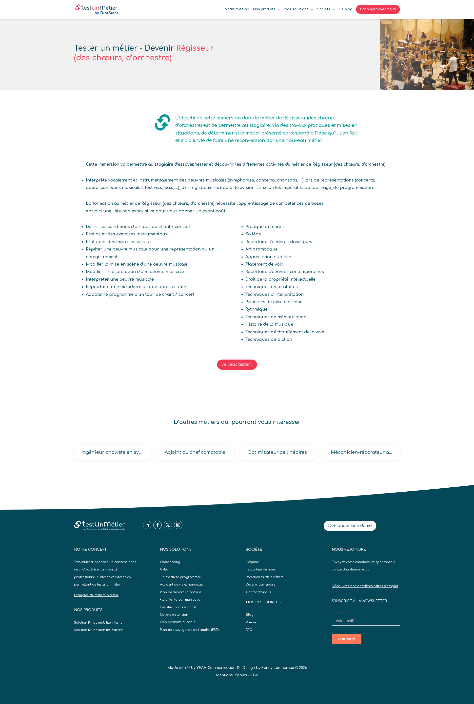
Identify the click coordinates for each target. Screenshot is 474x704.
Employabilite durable (177, 622)
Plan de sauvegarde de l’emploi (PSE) (189, 630)
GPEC (164, 569)
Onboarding (170, 562)
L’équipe (252, 562)
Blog (250, 614)
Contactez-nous (258, 592)
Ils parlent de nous (261, 569)
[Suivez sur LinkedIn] (147, 525)
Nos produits (264, 9)
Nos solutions (296, 9)
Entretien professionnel (178, 607)
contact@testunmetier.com (352, 569)
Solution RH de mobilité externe (98, 630)
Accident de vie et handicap (181, 584)
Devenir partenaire (260, 584)
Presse (251, 622)
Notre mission (236, 9)
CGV (254, 675)
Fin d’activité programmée (180, 577)
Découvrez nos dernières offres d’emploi (365, 586)
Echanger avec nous (378, 9)
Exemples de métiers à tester (96, 595)
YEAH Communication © (218, 668)
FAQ (249, 630)
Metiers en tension (174, 614)
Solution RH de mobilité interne (98, 622)
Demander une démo (350, 525)
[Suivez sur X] (168, 525)
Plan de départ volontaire (180, 592)
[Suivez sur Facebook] (157, 525)
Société (324, 9)
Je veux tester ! (237, 364)
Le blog (345, 9)
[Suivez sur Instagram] (178, 525)
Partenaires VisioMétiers (265, 577)
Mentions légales (231, 675)
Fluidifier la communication (181, 599)
